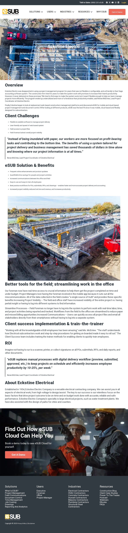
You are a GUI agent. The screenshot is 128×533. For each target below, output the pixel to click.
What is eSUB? (11, 491)
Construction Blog (108, 491)
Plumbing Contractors (78, 502)
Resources (84, 12)
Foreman (41, 493)
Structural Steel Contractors (75, 505)
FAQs (102, 504)
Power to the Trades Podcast (110, 496)
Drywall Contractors (77, 498)
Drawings (9, 504)
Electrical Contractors (78, 491)
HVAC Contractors (76, 493)
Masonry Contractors (78, 500)
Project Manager (44, 498)
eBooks (103, 502)
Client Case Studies (109, 493)
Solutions (34, 12)
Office (39, 495)
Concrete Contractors (78, 495)
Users (50, 12)
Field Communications (15, 495)
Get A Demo (117, 12)
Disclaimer (31, 523)
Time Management (14, 500)
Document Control (13, 498)
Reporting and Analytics (16, 507)
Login (124, 2)
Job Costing (10, 502)
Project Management (15, 493)
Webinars (104, 500)
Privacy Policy (21, 523)
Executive (41, 491)
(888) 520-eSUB (97, 2)
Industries (66, 12)
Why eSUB (101, 12)
